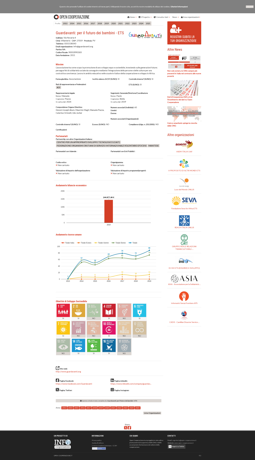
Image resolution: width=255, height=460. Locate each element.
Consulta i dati (162, 17)
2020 (113, 23)
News (175, 17)
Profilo (57, 23)
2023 (134, 23)
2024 (141, 23)
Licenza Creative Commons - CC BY (104, 446)
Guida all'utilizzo (98, 443)
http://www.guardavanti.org (68, 371)
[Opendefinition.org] (99, 448)
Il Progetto (145, 17)
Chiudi (249, 7)
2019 (107, 23)
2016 (86, 23)
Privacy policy (96, 440)
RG (200, 455)
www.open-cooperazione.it (184, 443)
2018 (100, 23)
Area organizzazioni (191, 17)
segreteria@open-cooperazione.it (184, 440)
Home (132, 17)
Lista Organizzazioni (152, 413)
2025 (148, 23)
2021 (120, 23)
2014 (72, 23)
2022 (127, 23)
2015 (79, 23)
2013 (65, 23)
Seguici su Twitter (177, 446)
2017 (93, 23)
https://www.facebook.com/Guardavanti (74, 384)
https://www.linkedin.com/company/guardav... (131, 384)
